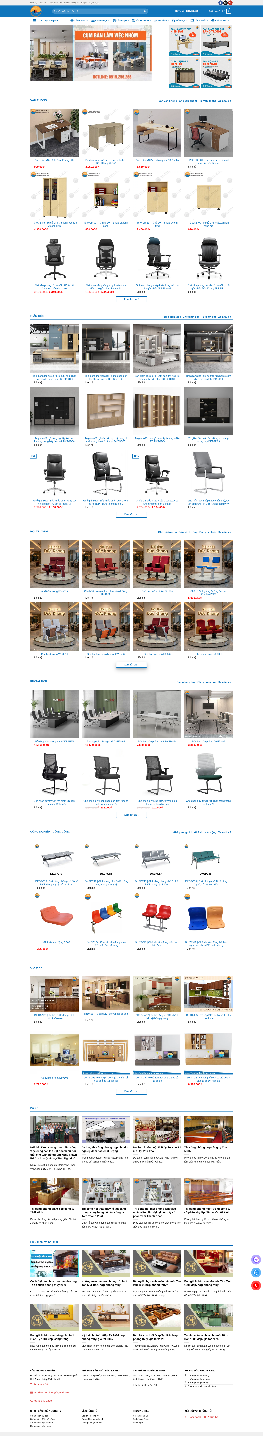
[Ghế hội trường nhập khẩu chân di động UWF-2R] (106, 564)
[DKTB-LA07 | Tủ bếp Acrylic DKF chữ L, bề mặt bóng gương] (157, 994)
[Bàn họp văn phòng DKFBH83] (208, 714)
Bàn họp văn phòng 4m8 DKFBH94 (106, 741)
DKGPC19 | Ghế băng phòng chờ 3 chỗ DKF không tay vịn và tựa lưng (56, 883)
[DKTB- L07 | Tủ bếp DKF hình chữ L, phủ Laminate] (208, 994)
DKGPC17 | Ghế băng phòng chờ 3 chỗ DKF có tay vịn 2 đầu (156, 883)
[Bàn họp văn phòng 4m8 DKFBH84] (157, 714)
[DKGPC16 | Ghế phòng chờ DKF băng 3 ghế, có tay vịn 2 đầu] (206, 860)
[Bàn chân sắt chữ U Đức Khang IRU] (54, 133)
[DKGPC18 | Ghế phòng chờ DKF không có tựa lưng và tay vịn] (106, 860)
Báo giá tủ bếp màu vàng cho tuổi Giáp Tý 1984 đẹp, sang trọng (52, 1337)
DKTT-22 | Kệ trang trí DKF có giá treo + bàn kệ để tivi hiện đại (208, 1079)
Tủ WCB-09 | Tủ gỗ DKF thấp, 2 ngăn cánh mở (208, 224)
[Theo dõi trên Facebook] (220, 2)
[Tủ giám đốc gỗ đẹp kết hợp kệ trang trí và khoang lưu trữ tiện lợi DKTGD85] (106, 411)
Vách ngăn (200, 20)
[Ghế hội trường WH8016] (54, 626)
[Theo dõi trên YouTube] (230, 2)
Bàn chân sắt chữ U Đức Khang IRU (54, 160)
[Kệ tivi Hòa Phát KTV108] (54, 1050)
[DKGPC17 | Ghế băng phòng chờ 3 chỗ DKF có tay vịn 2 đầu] (156, 860)
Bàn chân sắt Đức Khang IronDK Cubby (157, 160)
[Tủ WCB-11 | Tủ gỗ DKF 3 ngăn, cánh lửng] (157, 195)
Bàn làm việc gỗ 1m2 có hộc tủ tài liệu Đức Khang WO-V (105, 162)
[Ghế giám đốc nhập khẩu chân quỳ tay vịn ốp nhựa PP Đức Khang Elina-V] (106, 473)
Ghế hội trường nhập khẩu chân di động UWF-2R (105, 593)
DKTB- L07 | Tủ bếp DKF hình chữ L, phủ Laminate (208, 1017)
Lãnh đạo (121, 20)
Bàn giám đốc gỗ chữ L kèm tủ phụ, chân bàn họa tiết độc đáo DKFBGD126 (54, 377)
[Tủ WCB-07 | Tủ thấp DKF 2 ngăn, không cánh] (106, 195)
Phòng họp (101, 20)
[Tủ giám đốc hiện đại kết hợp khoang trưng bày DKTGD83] (208, 411)
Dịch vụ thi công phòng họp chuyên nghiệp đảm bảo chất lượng (105, 1149)
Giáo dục (181, 20)
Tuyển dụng (94, 3)
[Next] (157, 52)
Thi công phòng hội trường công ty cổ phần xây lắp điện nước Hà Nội (207, 1210)
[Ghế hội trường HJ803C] (208, 626)
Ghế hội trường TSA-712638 (157, 591)
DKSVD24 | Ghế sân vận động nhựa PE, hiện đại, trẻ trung (106, 944)
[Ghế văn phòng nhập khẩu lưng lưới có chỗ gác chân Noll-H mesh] (157, 258)
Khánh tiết (221, 20)
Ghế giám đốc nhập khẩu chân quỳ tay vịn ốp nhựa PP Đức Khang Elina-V (105, 502)
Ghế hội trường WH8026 (157, 654)
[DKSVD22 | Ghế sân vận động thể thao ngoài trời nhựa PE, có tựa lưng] (206, 915)
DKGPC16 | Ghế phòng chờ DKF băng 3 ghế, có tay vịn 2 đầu (206, 883)
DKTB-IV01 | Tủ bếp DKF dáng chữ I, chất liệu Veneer (54, 1017)
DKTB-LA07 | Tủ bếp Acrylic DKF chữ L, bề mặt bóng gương (157, 1017)
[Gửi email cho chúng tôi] (225, 2)
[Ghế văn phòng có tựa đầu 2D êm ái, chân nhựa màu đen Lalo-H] (54, 258)
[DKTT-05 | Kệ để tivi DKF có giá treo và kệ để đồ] (157, 1050)
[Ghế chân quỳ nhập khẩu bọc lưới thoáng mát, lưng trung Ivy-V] (106, 773)
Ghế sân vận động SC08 (56, 942)
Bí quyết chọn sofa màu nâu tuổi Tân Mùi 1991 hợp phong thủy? (157, 1283)
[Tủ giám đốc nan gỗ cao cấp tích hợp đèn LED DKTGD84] (157, 411)
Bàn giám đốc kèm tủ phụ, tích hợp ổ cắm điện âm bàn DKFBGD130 (208, 377)
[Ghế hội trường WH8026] (157, 626)
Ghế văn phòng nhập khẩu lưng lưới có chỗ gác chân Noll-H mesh (157, 287)
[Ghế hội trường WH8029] (54, 564)
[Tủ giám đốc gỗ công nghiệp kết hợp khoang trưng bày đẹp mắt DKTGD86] (54, 411)
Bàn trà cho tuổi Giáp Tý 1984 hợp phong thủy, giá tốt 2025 (155, 1337)
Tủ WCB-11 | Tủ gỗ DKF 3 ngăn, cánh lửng (157, 224)
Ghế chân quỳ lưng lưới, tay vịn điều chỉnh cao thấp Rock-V (157, 802)
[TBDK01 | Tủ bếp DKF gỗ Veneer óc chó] (106, 993)
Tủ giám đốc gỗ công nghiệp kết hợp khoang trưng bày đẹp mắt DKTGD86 (54, 440)
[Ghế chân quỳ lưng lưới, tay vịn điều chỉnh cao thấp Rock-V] (157, 773)
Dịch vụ (33, 3)
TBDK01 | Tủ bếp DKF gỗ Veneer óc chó (106, 1014)
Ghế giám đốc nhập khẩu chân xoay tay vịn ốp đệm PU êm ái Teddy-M (54, 502)
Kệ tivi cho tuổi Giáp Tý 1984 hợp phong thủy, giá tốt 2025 (103, 1337)
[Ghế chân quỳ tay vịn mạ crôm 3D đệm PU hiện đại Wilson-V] (54, 773)
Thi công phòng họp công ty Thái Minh (206, 1149)
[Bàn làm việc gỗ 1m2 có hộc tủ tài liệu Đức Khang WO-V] (106, 133)
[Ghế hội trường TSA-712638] (157, 564)
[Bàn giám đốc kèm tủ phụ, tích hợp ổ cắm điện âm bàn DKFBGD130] (208, 348)
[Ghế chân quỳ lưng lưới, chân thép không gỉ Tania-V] (208, 773)
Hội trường (142, 20)
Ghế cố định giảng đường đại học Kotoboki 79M (208, 593)
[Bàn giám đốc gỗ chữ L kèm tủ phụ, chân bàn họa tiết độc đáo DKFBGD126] (54, 348)
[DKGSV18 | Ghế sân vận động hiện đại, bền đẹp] (156, 915)
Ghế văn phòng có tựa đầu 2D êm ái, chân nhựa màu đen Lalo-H (54, 287)
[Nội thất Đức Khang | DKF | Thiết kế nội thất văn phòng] (38, 11)
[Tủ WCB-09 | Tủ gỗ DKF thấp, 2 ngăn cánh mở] (208, 195)
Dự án (53, 3)
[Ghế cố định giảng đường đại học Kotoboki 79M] (208, 564)
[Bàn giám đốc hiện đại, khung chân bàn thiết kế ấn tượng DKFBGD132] (106, 348)
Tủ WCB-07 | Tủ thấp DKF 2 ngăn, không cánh (106, 224)
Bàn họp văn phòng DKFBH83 (208, 741)
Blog (83, 3)
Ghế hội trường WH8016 (54, 654)
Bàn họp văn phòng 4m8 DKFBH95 (54, 741)
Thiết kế (42, 3)
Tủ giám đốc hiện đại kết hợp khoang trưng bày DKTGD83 (208, 440)
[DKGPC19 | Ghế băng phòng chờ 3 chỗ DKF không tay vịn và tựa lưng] (56, 860)
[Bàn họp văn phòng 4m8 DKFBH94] (106, 714)
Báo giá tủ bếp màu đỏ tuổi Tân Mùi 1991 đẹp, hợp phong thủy (207, 1283)
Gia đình (162, 20)
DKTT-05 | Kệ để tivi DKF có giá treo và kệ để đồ (157, 1079)
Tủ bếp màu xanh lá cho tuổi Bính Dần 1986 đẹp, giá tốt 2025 (206, 1337)
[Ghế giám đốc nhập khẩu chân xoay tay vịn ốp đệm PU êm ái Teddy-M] (54, 473)
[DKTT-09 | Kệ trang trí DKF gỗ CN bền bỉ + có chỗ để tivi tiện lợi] (106, 1050)
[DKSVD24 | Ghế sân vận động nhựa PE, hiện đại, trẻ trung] (106, 915)
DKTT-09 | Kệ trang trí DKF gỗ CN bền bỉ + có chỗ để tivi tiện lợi (106, 1079)
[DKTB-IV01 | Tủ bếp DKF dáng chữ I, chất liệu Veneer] (54, 994)
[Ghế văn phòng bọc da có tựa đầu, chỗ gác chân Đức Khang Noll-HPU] (208, 258)
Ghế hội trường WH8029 (54, 591)
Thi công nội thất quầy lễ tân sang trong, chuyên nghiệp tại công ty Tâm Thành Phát (104, 1212)
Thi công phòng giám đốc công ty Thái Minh (52, 1210)
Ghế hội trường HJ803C (208, 654)
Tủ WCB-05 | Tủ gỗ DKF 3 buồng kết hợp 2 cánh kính (54, 224)
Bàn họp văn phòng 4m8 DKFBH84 (157, 741)
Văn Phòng (80, 20)
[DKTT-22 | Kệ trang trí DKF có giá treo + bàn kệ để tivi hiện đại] (208, 1050)
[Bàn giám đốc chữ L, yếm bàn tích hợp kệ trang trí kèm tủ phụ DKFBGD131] (157, 348)
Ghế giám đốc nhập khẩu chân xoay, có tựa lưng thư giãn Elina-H (157, 502)
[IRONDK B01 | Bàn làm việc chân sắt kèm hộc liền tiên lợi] (208, 133)
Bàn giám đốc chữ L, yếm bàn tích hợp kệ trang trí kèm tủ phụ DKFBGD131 (157, 377)
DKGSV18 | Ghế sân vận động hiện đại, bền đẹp (156, 944)
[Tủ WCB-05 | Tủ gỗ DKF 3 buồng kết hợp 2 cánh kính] (54, 195)
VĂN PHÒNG (38, 100)
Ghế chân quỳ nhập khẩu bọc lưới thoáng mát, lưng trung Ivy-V (105, 802)
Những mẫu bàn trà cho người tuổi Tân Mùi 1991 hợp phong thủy (104, 1283)
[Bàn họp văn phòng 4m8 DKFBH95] (54, 714)
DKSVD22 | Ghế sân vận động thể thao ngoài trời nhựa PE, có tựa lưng (206, 944)
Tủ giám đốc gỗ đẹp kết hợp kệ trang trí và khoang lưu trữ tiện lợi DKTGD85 (106, 440)
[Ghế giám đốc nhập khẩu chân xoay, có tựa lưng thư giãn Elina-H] (157, 473)
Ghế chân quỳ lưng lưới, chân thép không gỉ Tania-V (208, 802)
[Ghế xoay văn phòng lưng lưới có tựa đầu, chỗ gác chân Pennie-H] (106, 258)
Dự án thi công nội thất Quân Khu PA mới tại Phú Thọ (157, 1149)
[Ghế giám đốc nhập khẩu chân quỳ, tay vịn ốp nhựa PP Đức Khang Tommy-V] (208, 473)
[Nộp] (145, 11)
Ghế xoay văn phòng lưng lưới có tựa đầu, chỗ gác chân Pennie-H (106, 287)
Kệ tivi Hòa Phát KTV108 (54, 1077)
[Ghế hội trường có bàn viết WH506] (106, 626)
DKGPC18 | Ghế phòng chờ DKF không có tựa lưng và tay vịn (106, 883)
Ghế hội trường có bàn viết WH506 (106, 654)
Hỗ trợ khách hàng (68, 3)
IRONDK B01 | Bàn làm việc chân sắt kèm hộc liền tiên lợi (208, 162)
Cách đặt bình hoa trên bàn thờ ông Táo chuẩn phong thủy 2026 (53, 1283)
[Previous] (37, 52)
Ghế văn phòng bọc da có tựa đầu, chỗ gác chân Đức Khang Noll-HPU (209, 287)
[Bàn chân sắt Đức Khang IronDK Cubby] (157, 133)
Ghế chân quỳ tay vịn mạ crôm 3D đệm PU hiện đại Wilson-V (54, 802)
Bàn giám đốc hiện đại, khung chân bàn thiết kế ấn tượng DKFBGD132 (105, 377)
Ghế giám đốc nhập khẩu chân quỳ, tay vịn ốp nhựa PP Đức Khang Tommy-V (209, 502)
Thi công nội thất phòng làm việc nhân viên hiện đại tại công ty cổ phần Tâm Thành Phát (154, 1212)
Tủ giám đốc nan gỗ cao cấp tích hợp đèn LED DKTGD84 (157, 440)
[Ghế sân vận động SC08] (56, 915)
